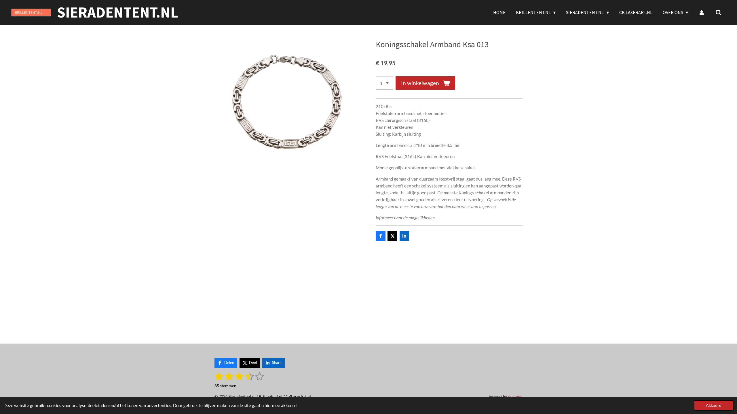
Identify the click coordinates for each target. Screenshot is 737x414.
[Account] (701, 12)
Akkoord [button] (713, 405)
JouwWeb (515, 396)
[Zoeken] (718, 12)
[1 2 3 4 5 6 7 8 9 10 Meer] (384, 83)
